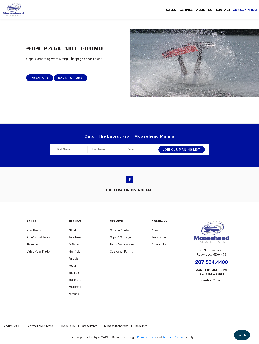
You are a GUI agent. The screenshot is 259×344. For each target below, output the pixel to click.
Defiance (74, 244)
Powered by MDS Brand (40, 326)
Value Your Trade (38, 251)
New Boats (34, 230)
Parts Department (122, 244)
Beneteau (74, 237)
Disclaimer (141, 326)
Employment (160, 237)
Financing (33, 244)
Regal (72, 265)
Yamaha (73, 294)
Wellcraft (74, 286)
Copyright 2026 (11, 326)
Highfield (74, 251)
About (156, 230)
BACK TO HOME (70, 77)
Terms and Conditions (116, 326)
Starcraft (74, 279)
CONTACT (223, 9)
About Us (204, 9)
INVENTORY (40, 77)
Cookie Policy (89, 326)
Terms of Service (174, 337)
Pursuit (73, 258)
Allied (72, 230)
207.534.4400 (245, 9)
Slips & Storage (120, 237)
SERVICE (186, 9)
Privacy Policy (67, 326)
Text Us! (242, 335)
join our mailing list (181, 149)
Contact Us (159, 244)
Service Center (120, 230)
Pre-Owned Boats (38, 237)
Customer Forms (121, 251)
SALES (171, 9)
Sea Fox (73, 272)
